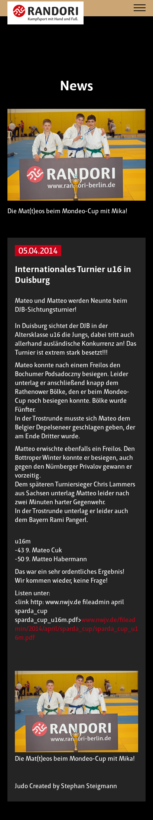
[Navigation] (140, 8)
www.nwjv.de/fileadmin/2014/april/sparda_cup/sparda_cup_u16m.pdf (76, 629)
